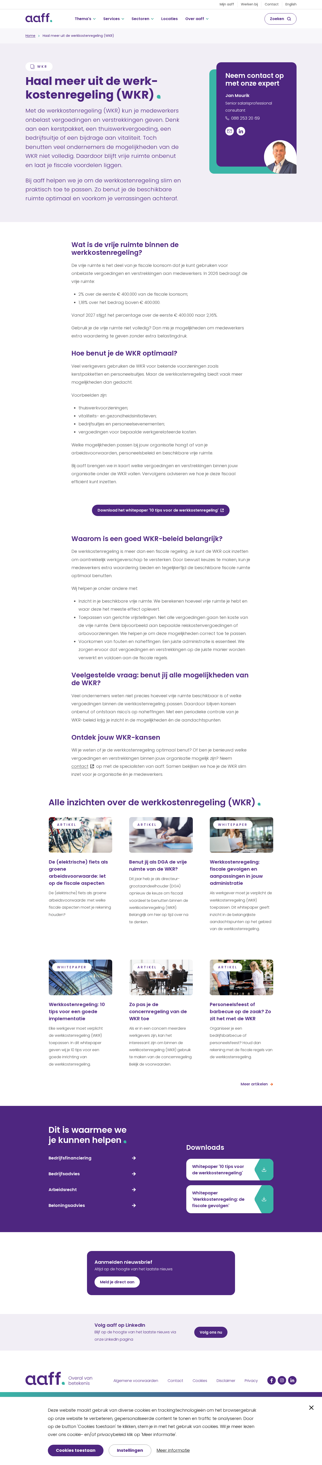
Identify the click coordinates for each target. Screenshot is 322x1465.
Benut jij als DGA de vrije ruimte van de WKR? (158, 865)
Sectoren (140, 18)
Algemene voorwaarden (135, 1380)
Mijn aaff (227, 4)
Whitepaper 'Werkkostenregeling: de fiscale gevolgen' (218, 1199)
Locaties (169, 18)
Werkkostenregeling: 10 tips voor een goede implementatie (77, 1011)
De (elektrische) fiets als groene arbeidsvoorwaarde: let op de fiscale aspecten (78, 872)
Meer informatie (173, 1450)
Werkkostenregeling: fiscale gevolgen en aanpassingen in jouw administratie (236, 872)
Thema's (83, 18)
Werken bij (249, 4)
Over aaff (194, 18)
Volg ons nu (211, 1332)
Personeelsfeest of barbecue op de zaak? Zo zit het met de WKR (240, 1011)
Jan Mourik (237, 95)
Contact (272, 4)
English (291, 4)
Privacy (251, 1380)
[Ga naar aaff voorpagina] (38, 18)
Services (111, 18)
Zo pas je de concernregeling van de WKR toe (158, 1011)
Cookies (200, 1380)
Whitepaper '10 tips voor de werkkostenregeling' (218, 1169)
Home (30, 35)
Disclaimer (226, 1380)
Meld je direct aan (117, 1282)
